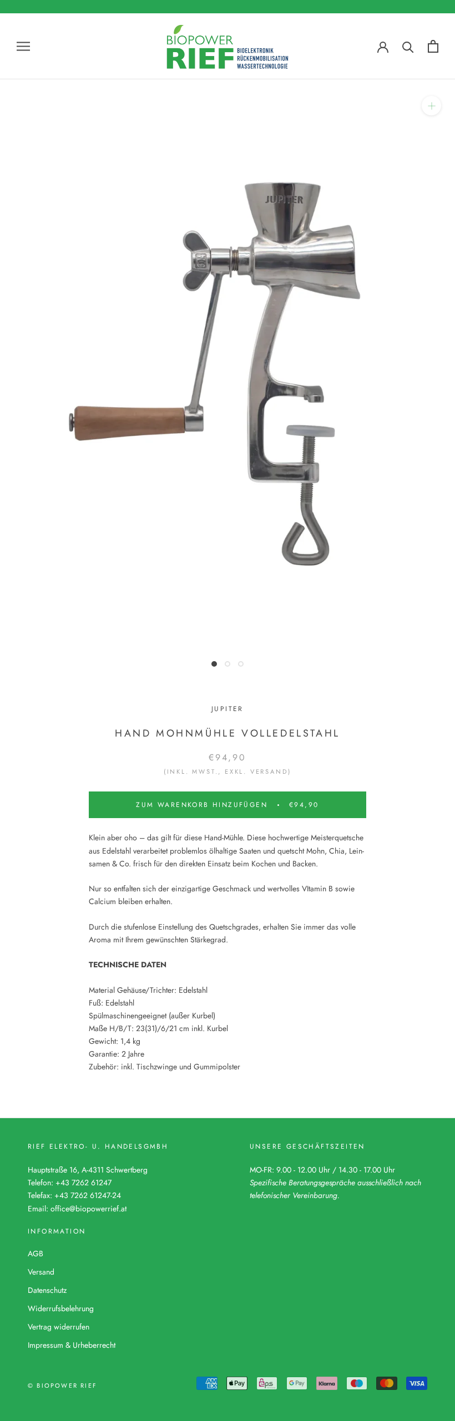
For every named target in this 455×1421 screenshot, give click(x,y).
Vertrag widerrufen (58, 1326)
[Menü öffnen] (23, 46)
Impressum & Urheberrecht (71, 1345)
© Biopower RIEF (62, 1385)
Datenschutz (47, 1290)
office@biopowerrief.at (88, 1208)
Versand (41, 1271)
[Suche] (408, 46)
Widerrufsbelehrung (61, 1308)
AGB (35, 1253)
